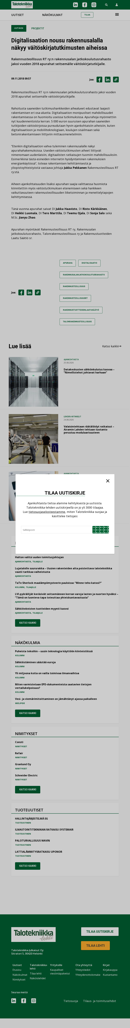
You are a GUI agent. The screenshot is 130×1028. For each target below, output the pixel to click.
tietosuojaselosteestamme (47, 512)
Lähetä (100, 529)
